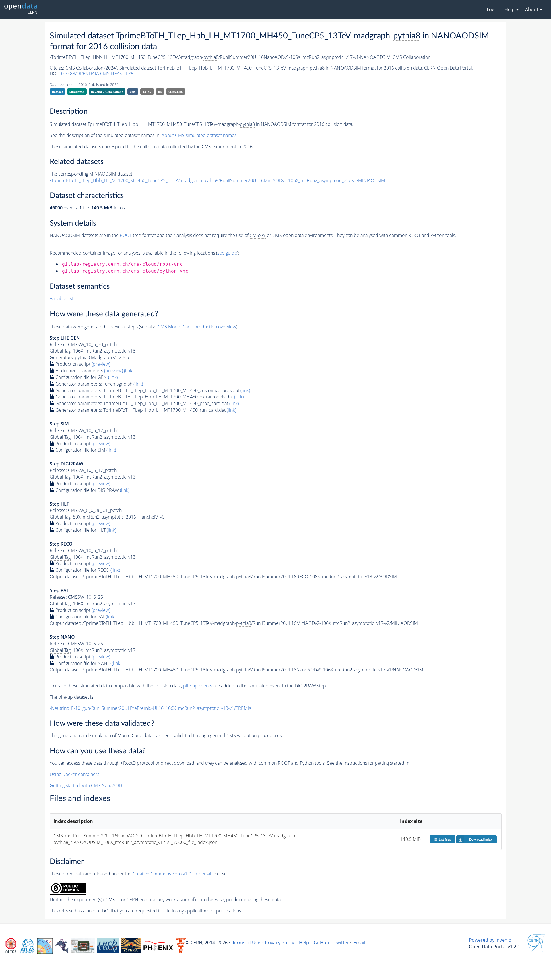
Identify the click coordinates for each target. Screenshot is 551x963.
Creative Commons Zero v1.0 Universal (172, 873)
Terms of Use (246, 942)
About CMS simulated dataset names (199, 135)
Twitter (341, 942)
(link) (128, 370)
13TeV (147, 92)
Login (492, 9)
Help (304, 942)
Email (359, 942)
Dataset (57, 92)
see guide (227, 253)
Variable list (61, 298)
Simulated (76, 92)
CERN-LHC (175, 92)
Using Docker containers (74, 774)
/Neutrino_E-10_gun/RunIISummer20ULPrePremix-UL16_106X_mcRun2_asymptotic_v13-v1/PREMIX (150, 708)
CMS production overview (197, 326)
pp (160, 92)
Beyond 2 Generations (107, 92)
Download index (480, 839)
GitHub (321, 942)
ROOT (126, 235)
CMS (133, 92)
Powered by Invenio (490, 940)
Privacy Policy (279, 942)
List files (445, 839)
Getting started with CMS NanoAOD (86, 785)
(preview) (101, 364)
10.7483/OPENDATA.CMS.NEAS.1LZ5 (96, 73)
